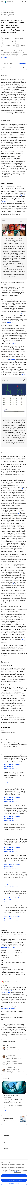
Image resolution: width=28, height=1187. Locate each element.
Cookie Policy (17, 1171)
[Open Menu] (2, 2)
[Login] (26, 2)
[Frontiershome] (9, 2)
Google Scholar (19, 749)
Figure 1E (22, 313)
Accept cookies (14, 1176)
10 (14, 584)
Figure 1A (23, 195)
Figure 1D (13, 297)
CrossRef (17, 764)
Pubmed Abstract (9, 749)
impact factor (6, 1123)
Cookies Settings (14, 1183)
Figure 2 (23, 374)
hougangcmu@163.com (8, 1008)
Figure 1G (13, 343)
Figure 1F (9, 322)
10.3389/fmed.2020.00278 (8, 947)
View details (22, 63)
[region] (14, 1173)
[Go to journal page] (23, 1119)
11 (21, 629)
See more (4, 57)
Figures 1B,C (5, 201)
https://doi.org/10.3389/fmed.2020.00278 (18, 15)
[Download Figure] (21, 220)
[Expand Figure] (24, 220)
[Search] (22, 2)
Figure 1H (12, 359)
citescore (15, 1123)
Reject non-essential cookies (14, 1180)
